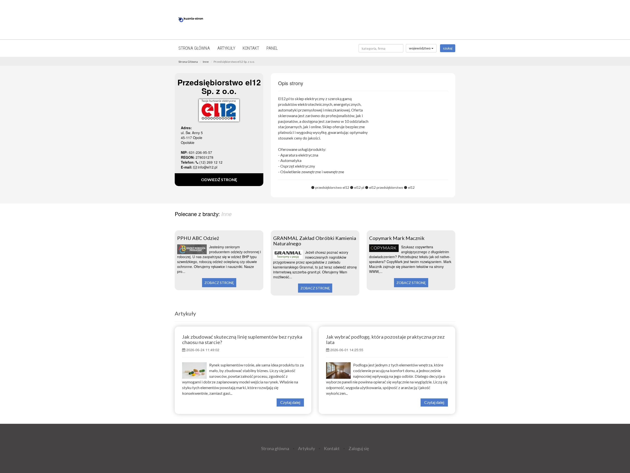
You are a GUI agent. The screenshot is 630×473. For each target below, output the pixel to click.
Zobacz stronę (219, 283)
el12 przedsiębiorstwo (386, 187)
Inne (206, 61)
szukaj (447, 48)
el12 (411, 187)
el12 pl (359, 187)
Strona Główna (188, 61)
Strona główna (194, 48)
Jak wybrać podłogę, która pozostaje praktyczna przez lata (385, 339)
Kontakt (251, 48)
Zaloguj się (358, 448)
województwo (420, 48)
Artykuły (226, 48)
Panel (272, 48)
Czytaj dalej (290, 402)
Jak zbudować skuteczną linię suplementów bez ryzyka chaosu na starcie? (242, 339)
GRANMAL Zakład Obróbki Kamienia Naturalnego (314, 240)
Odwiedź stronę (219, 179)
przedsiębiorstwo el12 (332, 187)
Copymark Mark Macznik (397, 238)
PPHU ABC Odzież (198, 238)
